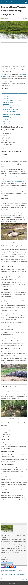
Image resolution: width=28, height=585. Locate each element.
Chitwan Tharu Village (8, 102)
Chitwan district (4, 74)
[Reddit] (12, 567)
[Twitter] (6, 567)
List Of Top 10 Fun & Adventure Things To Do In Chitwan (14, 93)
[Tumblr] (10, 567)
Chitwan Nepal (9, 570)
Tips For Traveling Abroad (19, 574)
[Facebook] (2, 567)
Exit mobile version (14, 583)
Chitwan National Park (8, 96)
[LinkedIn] (8, 567)
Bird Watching (6, 104)
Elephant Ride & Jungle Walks (9, 111)
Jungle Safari (5, 98)
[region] (14, 54)
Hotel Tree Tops (6, 123)
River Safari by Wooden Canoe (9, 105)
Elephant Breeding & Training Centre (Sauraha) (13, 100)
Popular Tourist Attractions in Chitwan (10, 95)
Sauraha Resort (6, 116)
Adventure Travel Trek (8, 574)
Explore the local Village (8, 107)
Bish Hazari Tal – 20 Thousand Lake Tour (12, 109)
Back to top (24, 579)
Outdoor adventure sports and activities (15, 181)
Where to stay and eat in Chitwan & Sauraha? (11, 114)
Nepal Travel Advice (17, 570)
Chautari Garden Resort (8, 119)
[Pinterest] (4, 567)
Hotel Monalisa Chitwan (8, 118)
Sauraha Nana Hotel (7, 121)
